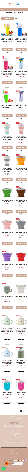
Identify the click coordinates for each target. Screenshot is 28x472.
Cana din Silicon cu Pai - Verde (7, 297)
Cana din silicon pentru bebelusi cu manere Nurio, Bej (21, 330)
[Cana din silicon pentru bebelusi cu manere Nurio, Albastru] (7, 353)
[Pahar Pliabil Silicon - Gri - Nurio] (21, 224)
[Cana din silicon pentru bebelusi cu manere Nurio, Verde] (7, 320)
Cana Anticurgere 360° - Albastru (7, 393)
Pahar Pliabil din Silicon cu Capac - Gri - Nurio (7, 169)
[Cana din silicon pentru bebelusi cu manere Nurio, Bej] (21, 320)
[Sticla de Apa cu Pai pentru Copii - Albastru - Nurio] (21, 63)
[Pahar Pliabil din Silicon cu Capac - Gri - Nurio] (7, 160)
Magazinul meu (13, 453)
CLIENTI (13, 450)
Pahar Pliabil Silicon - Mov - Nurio (7, 265)
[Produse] (2, 10)
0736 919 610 (14, 444)
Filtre (8, 19)
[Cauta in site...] (26, 9)
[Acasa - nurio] (14, 4)
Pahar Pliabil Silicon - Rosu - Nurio (21, 265)
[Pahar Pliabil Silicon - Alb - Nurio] (21, 288)
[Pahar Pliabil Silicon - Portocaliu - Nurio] (21, 160)
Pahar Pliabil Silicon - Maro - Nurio (21, 201)
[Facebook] (10, 436)
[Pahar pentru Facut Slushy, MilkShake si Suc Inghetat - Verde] (7, 96)
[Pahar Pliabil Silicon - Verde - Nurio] (7, 192)
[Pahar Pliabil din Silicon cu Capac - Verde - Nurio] (7, 128)
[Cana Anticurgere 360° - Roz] (21, 385)
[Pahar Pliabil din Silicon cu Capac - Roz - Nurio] (21, 128)
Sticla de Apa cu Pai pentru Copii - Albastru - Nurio (21, 73)
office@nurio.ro (14, 445)
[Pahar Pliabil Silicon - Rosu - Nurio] (21, 256)
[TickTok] (15, 436)
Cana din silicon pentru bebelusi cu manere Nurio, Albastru (7, 362)
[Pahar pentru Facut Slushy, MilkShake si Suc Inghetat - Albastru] (21, 29)
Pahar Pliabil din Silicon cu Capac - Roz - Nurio (21, 137)
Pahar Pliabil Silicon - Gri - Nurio (21, 233)
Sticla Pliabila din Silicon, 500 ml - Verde (21, 362)
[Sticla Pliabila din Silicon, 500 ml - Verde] (21, 353)
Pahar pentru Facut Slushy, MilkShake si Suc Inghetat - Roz (7, 73)
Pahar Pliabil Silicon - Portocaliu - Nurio (21, 168)
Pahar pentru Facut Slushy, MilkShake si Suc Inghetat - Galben (7, 39)
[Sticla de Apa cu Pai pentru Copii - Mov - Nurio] (21, 96)
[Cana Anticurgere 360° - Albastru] (7, 385)
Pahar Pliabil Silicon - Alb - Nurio (21, 297)
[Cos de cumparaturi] (23, 9)
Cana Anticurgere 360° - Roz (21, 393)
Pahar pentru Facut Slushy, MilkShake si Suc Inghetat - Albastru (21, 39)
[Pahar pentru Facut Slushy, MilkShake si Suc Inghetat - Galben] (7, 29)
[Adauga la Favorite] (7, 52)
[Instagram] (18, 436)
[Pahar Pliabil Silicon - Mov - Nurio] (7, 256)
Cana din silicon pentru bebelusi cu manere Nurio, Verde (7, 330)
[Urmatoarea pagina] (25, 411)
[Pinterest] (13, 436)
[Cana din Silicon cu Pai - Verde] (7, 288)
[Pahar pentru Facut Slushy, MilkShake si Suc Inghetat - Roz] (7, 63)
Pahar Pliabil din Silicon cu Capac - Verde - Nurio (7, 137)
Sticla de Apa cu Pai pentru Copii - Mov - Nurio (21, 105)
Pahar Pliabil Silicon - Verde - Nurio (7, 201)
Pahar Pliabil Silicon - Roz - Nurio (7, 233)
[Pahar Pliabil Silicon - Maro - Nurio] (21, 192)
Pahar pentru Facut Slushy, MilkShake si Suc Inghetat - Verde (7, 105)
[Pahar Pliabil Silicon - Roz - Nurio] (7, 224)
